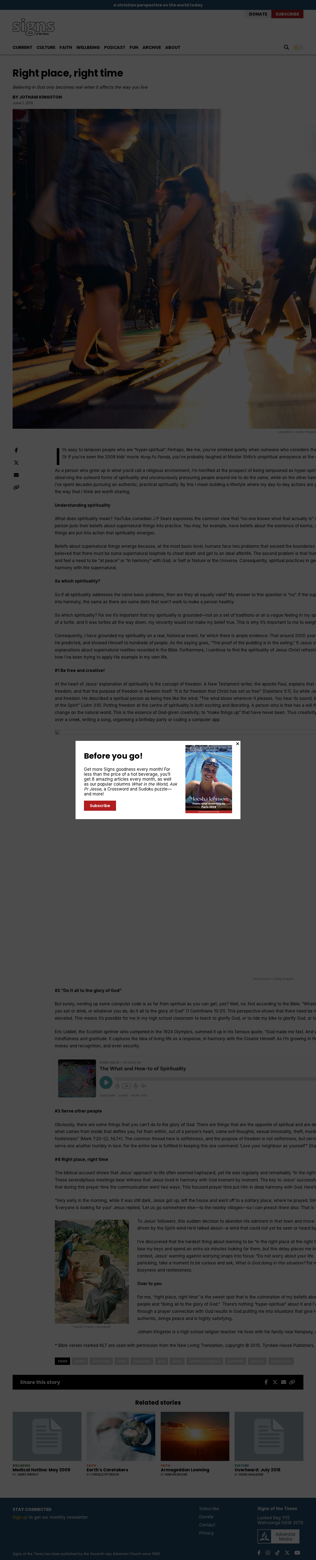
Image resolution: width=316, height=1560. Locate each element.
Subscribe (100, 806)
